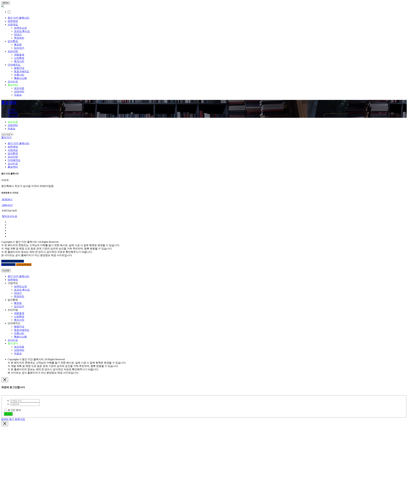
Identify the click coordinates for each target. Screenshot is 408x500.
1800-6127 (7, 205)
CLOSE (6, 270)
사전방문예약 (23, 264)
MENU (6, 3)
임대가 (18, 34)
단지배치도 (14, 64)
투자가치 (19, 61)
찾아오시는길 (9, 216)
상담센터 (19, 91)
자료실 (18, 95)
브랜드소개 (20, 27)
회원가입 (20, 419)
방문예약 (13, 21)
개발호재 (19, 54)
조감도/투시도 (22, 31)
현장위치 (19, 38)
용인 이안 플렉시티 (18, 17)
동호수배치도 (21, 71)
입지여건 (19, 48)
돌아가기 (6, 137)
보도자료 (19, 88)
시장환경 (19, 58)
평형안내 (19, 68)
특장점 (18, 44)
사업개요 (13, 24)
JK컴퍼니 (6, 199)
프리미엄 (13, 51)
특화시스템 (20, 78)
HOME (11, 109)
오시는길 (13, 81)
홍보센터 (13, 84)
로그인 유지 (14, 410)
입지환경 (13, 41)
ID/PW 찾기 (7, 419)
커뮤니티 (19, 74)
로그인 (8, 414)
